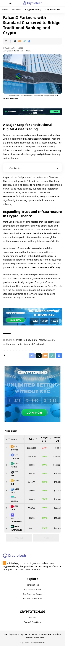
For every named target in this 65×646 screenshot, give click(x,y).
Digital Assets (38, 339)
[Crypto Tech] (32, 3)
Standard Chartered (33, 344)
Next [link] (46, 537)
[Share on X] (15, 41)
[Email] (20, 41)
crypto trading (23, 339)
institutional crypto (12, 344)
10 (7, 528)
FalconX (50, 339)
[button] (5, 3)
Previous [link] (19, 537)
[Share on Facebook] (10, 41)
